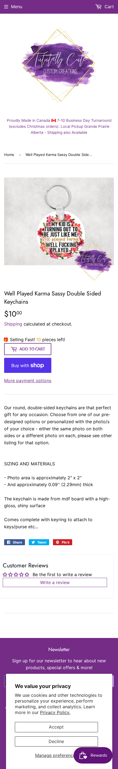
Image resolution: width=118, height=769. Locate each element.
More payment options (27, 380)
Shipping (13, 324)
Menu (16, 6)
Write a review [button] (55, 582)
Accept (56, 727)
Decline (56, 741)
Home (9, 154)
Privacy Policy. (55, 712)
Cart (108, 6)
